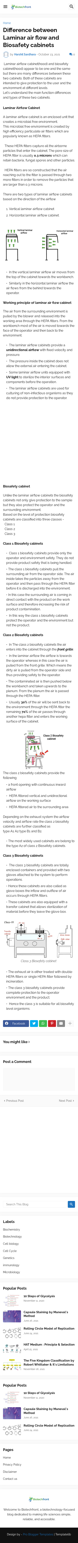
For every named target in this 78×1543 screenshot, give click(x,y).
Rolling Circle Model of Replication (49, 1328)
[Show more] (70, 1023)
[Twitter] (34, 1023)
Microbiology (11, 1272)
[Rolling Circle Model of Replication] (12, 1333)
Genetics (8, 1258)
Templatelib (63, 1534)
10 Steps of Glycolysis (39, 1296)
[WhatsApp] (43, 1023)
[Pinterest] (52, 1023)
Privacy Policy (12, 1464)
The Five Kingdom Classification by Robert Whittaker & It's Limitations (49, 1362)
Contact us (10, 1478)
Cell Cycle (10, 1251)
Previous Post (15, 1100)
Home (7, 23)
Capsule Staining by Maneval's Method (46, 1314)
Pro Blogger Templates (38, 1534)
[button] (5, 6)
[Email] (61, 1023)
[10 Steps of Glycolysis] (12, 1300)
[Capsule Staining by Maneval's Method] (12, 1316)
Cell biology (11, 1243)
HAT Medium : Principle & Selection (49, 1344)
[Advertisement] (39, 444)
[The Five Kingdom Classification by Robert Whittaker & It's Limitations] (12, 1365)
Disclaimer (10, 1471)
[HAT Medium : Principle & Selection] (12, 1349)
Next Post (65, 1100)
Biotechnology (12, 1236)
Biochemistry (11, 1229)
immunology (11, 1265)
